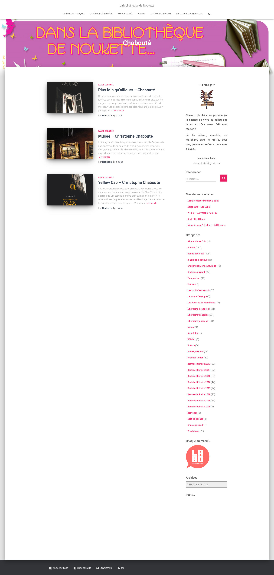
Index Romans (84, 568)
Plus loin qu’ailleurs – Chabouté (126, 90)
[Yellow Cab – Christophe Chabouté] (70, 190)
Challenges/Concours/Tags (201, 266)
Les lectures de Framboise (189, 14)
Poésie (191, 345)
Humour (191, 284)
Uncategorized (195, 425)
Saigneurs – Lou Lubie (198, 207)
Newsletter (106, 568)
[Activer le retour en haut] (268, 569)
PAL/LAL (191, 339)
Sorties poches (195, 419)
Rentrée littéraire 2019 (198, 400)
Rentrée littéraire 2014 (198, 370)
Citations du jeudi (196, 272)
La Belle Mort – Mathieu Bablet (203, 200)
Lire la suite (118, 110)
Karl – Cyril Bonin (196, 219)
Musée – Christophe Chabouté (125, 136)
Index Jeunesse (60, 568)
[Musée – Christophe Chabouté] (70, 143)
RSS (122, 568)
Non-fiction (193, 333)
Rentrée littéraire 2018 (198, 394)
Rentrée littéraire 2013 (198, 364)
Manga (191, 327)
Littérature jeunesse (160, 14)
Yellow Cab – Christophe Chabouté (129, 182)
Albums (141, 14)
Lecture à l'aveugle (197, 296)
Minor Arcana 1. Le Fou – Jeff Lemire (206, 225)
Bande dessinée (125, 14)
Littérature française (74, 14)
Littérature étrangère (101, 14)
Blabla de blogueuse (198, 260)
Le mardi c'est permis (198, 290)
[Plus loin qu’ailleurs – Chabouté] (70, 97)
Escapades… (194, 278)
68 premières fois (196, 241)
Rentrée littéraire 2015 (198, 376)
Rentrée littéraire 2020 (198, 406)
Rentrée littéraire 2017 (198, 388)
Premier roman (195, 357)
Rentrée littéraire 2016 (198, 382)
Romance (192, 413)
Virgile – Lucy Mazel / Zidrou (202, 213)
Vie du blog (193, 431)
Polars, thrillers (195, 351)
